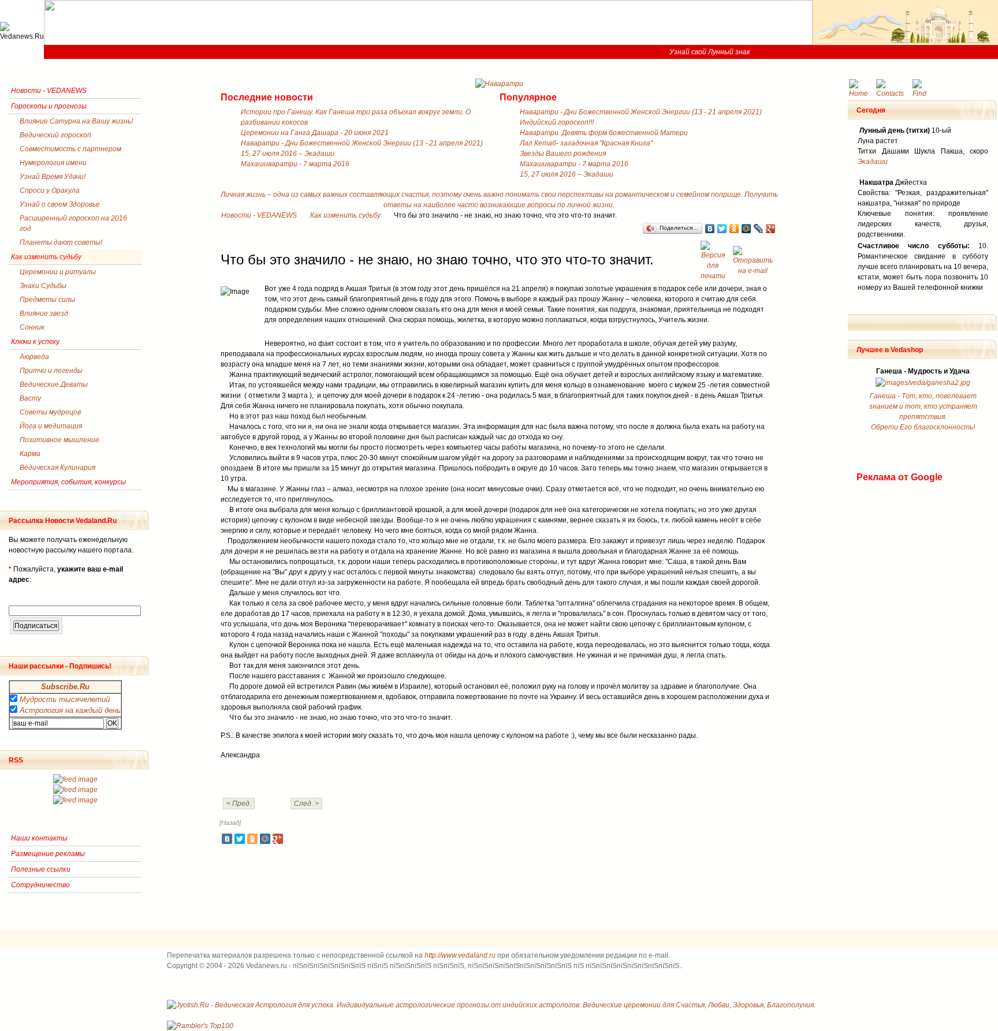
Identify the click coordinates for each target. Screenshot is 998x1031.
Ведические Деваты (54, 384)
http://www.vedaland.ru (460, 955)
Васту (30, 398)
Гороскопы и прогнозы (49, 106)
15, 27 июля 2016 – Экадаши (287, 154)
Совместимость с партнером (70, 149)
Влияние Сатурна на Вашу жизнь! (76, 121)
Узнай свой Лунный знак (709, 52)
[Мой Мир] (746, 228)
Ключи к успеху (35, 342)
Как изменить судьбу (345, 215)
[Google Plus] (771, 228)
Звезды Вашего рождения (563, 154)
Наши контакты (39, 838)
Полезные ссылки (40, 869)
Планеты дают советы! (61, 242)
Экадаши (873, 162)
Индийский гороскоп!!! (557, 122)
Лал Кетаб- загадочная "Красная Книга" (586, 143)
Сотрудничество (40, 885)
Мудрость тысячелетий (65, 699)
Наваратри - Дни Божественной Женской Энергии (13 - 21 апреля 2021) (362, 143)
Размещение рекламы (48, 854)
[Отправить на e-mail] (754, 257)
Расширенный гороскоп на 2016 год (73, 223)
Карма (30, 454)
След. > (306, 804)
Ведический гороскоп (55, 135)
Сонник (32, 327)
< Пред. (238, 804)
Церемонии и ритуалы (58, 272)
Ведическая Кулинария (57, 468)
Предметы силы (47, 300)
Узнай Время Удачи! (52, 177)
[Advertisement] (903, 657)
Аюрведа (34, 357)
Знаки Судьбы (43, 286)
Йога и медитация (51, 426)
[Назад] (230, 822)
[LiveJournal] (759, 228)
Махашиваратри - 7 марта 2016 (295, 164)
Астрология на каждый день (70, 710)
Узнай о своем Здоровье (60, 204)
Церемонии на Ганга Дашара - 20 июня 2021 (315, 133)
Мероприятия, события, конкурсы (68, 482)
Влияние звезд (44, 313)
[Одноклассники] (734, 228)
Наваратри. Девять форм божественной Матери (604, 133)
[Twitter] (722, 228)
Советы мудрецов (50, 412)
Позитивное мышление (59, 440)
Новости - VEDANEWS (259, 215)
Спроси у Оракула (50, 190)
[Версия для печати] (714, 257)
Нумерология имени (53, 163)
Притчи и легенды (51, 371)
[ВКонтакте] (710, 228)
